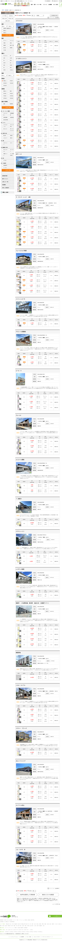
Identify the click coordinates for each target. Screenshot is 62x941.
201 (24, 238)
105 (24, 83)
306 (24, 561)
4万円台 (15, 931)
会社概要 (22, 936)
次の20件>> (57, 17)
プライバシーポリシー (46, 936)
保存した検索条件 (5, 187)
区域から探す (8, 20)
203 (24, 114)
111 (24, 629)
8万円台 (31, 931)
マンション (11, 927)
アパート (7, 927)
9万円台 (35, 931)
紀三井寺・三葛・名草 (34, 925)
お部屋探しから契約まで (4, 921)
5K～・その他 (30, 929)
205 (24, 130)
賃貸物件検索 (4, 175)
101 (24, 46)
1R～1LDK (8, 929)
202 (24, 141)
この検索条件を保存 (54, 15)
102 (24, 179)
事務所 (22, 927)
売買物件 (25, 927)
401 (24, 677)
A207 (24, 523)
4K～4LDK (24, 929)
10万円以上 (40, 931)
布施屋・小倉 (41, 925)
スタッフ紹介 (28, 936)
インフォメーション (14, 936)
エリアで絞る (4, 15)
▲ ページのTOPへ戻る (56, 904)
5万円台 (19, 931)
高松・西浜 (2, 925)
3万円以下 (7, 931)
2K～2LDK (13, 929)
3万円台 (11, 931)
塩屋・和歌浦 (7, 925)
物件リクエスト (5, 178)
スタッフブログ (37, 936)
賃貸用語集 (12, 921)
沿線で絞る (11, 15)
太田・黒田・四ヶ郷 (15, 925)
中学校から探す (11, 18)
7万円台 (27, 931)
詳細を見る (56, 45)
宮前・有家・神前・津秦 (24, 925)
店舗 (19, 927)
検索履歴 (4, 184)
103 (24, 93)
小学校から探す (4, 18)
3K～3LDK (19, 929)
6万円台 (23, 931)
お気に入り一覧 (5, 181)
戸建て (16, 927)
